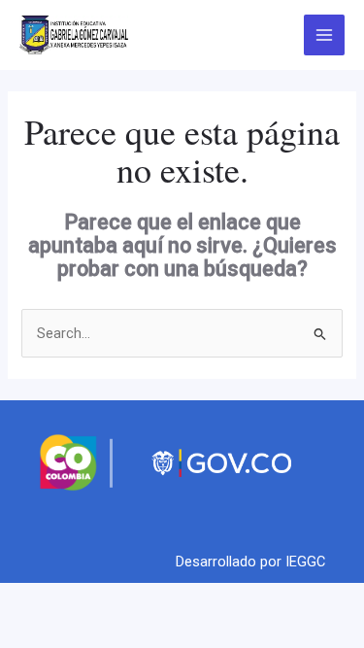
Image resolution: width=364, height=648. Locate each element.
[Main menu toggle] (324, 35)
